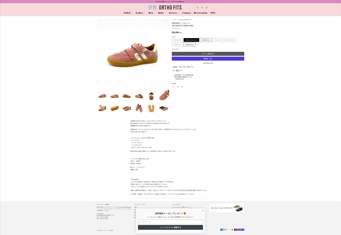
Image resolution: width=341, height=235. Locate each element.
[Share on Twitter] (178, 86)
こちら (159, 151)
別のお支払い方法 (208, 63)
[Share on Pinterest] (181, 86)
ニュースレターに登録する (170, 227)
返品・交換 (182, 67)
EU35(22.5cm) (206, 40)
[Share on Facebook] (174, 86)
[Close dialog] (202, 210)
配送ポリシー (190, 67)
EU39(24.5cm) (190, 44)
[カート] (206, 7)
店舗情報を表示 (179, 79)
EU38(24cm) (177, 44)
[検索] (197, 7)
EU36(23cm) (218, 40)
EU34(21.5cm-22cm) (191, 40)
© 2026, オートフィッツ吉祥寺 (105, 230)
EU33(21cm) (177, 40)
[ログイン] (202, 7)
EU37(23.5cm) (230, 40)
